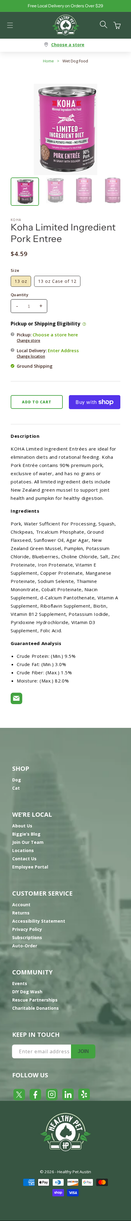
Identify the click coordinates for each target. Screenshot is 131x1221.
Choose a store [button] (67, 44)
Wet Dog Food (75, 61)
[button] (10, 25)
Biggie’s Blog (26, 834)
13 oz (21, 281)
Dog (16, 779)
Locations (23, 850)
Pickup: (47, 337)
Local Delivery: (48, 353)
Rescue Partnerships (35, 1000)
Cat (16, 788)
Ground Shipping (34, 366)
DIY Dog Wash (27, 991)
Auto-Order (24, 945)
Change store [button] (28, 340)
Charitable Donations (35, 1008)
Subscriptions (27, 937)
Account (21, 904)
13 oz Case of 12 (57, 281)
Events (19, 983)
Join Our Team (28, 842)
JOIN (83, 1051)
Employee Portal (30, 867)
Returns (21, 912)
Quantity (19, 294)
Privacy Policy (27, 929)
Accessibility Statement (38, 921)
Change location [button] (31, 356)
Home (48, 61)
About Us (22, 825)
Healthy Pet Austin (74, 1171)
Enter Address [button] (63, 350)
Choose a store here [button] (55, 335)
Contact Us (24, 858)
